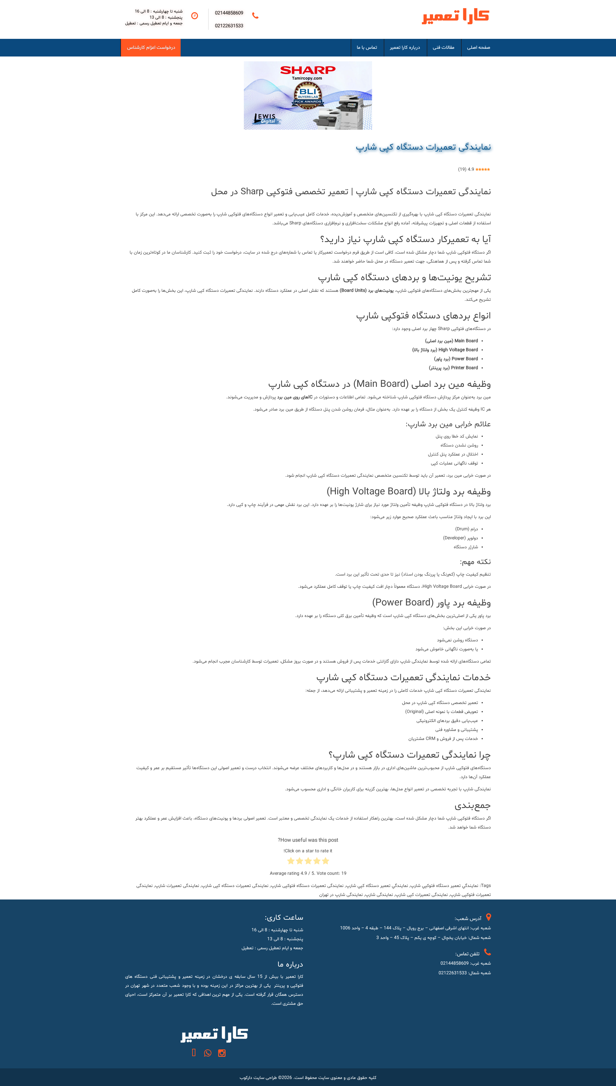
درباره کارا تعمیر (405, 47)
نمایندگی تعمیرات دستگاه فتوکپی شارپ (307, 886)
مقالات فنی (443, 47)
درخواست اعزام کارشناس (151, 47)
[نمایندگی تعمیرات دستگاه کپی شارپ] (308, 95)
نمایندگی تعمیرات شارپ (177, 886)
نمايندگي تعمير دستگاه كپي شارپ (377, 886)
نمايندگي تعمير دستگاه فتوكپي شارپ (444, 886)
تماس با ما (367, 47)
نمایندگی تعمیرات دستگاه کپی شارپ (423, 147)
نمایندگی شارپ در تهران (341, 895)
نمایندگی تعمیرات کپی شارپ (421, 895)
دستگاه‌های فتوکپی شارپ (468, 768)
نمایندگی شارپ (379, 895)
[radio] (325, 862)
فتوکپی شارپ (458, 818)
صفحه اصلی (478, 47)
